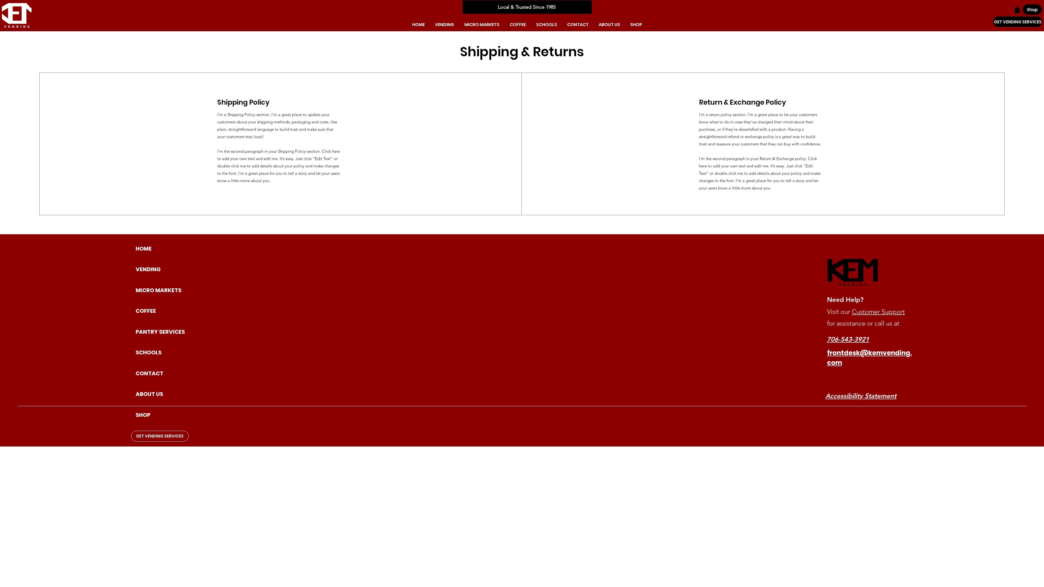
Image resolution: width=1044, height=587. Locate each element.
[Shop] (1017, 9)
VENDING (148, 269)
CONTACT (149, 373)
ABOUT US (149, 394)
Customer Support (878, 312)
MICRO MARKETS (158, 290)
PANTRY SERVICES (160, 332)
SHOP (143, 415)
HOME (144, 248)
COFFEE (146, 311)
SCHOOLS (148, 352)
